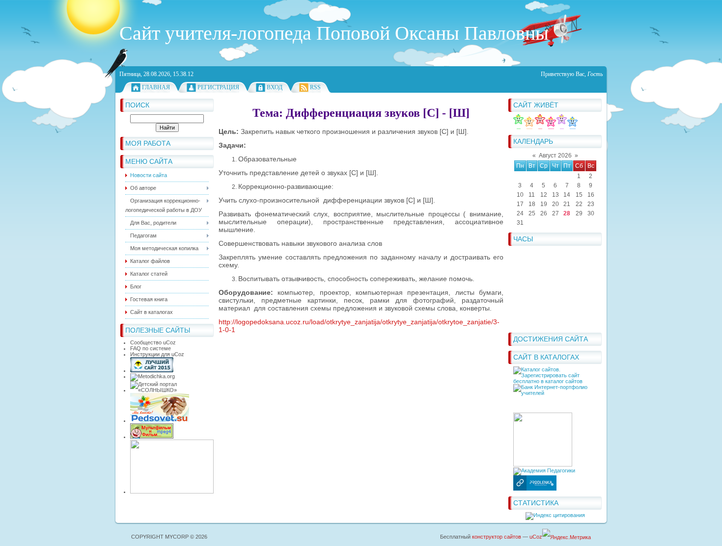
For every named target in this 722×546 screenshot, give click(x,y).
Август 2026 (555, 155)
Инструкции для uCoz (157, 354)
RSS (315, 87)
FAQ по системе (150, 348)
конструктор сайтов (496, 537)
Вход (274, 87)
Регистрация (218, 87)
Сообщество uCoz (153, 342)
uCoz (535, 537)
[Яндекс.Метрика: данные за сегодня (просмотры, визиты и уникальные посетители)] (566, 537)
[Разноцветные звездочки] (545, 127)
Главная (156, 87)
